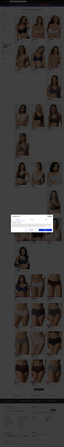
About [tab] (46, 219)
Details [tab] (32, 219)
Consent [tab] (18, 219)
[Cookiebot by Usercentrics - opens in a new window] (48, 216)
